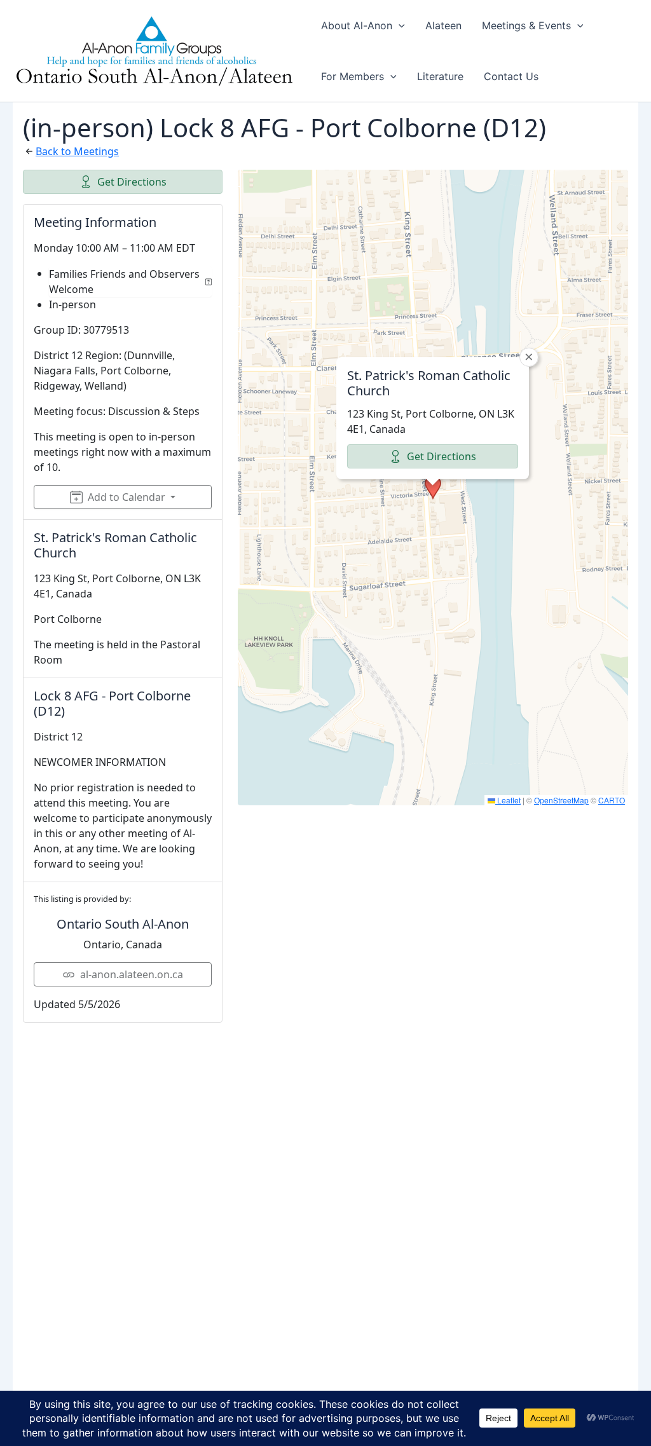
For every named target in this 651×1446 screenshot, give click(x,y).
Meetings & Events (526, 25)
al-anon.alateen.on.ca (131, 974)
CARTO (611, 800)
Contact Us (511, 76)
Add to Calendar (126, 497)
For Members (352, 76)
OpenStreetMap (561, 800)
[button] (398, 25)
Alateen (443, 25)
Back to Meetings (77, 151)
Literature (440, 76)
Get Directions (132, 182)
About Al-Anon (356, 25)
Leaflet (508, 800)
